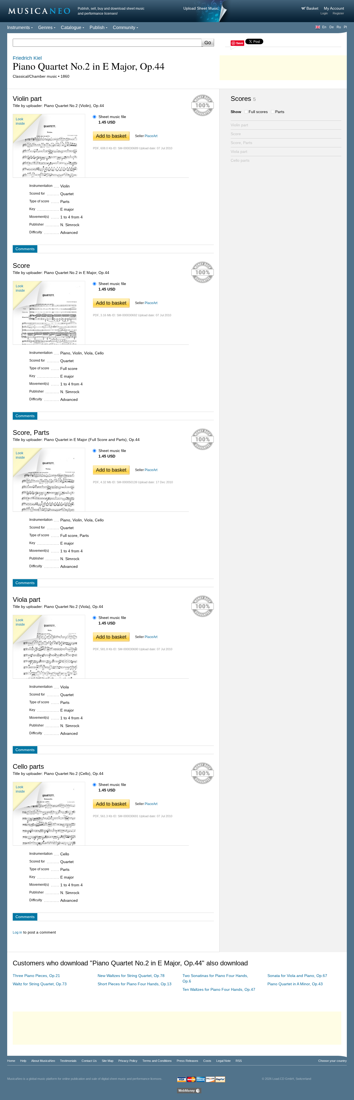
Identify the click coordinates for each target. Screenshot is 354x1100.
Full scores (258, 111)
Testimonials (68, 1060)
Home (11, 1060)
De (331, 27)
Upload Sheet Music (200, 8)
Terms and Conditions (157, 1060)
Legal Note (223, 1060)
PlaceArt (151, 136)
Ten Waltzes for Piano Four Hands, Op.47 (219, 989)
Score (236, 134)
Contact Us (89, 1060)
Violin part (239, 125)
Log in (17, 932)
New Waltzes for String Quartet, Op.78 (131, 975)
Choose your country (332, 1060)
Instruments (18, 27)
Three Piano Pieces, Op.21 (36, 975)
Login (324, 13)
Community (124, 27)
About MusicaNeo (43, 1060)
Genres (45, 27)
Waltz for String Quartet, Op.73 (40, 984)
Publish (97, 27)
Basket (312, 8)
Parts (279, 111)
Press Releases (187, 1060)
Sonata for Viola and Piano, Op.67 (297, 975)
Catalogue (71, 27)
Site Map (107, 1060)
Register (338, 13)
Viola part (239, 151)
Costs (207, 1060)
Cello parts (240, 160)
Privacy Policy (127, 1060)
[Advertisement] (283, 66)
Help (23, 1060)
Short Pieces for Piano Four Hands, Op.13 (134, 984)
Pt (345, 27)
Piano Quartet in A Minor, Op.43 (295, 984)
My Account (334, 8)
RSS (239, 1060)
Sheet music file (112, 116)
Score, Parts (241, 142)
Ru (339, 27)
